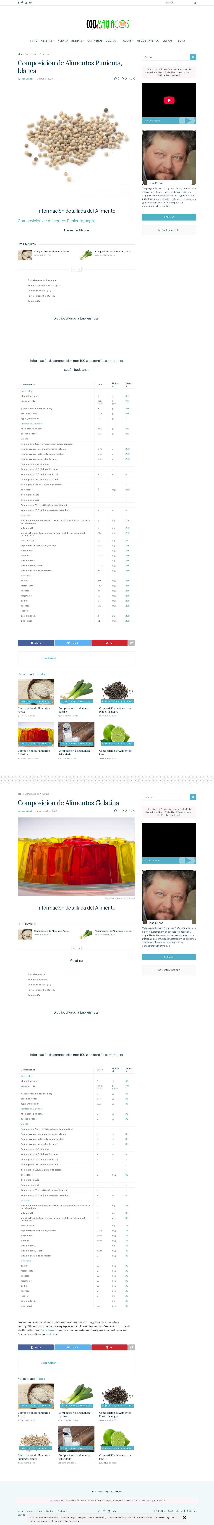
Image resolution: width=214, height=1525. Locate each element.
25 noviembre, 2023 (28, 758)
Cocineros (94, 40)
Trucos (126, 40)
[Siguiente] (79, 269)
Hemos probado (148, 40)
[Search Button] (194, 2)
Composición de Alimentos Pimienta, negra (56, 220)
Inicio (33, 40)
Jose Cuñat (26, 78)
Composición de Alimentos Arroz (51, 251)
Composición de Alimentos (37, 54)
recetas (46, 40)
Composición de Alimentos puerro (113, 251)
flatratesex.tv (49, 1330)
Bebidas (76, 40)
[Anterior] (73, 269)
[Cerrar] (184, 1517)
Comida (111, 40)
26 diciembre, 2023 (106, 255)
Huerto (62, 40)
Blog (181, 40)
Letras (168, 40)
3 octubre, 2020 (45, 78)
